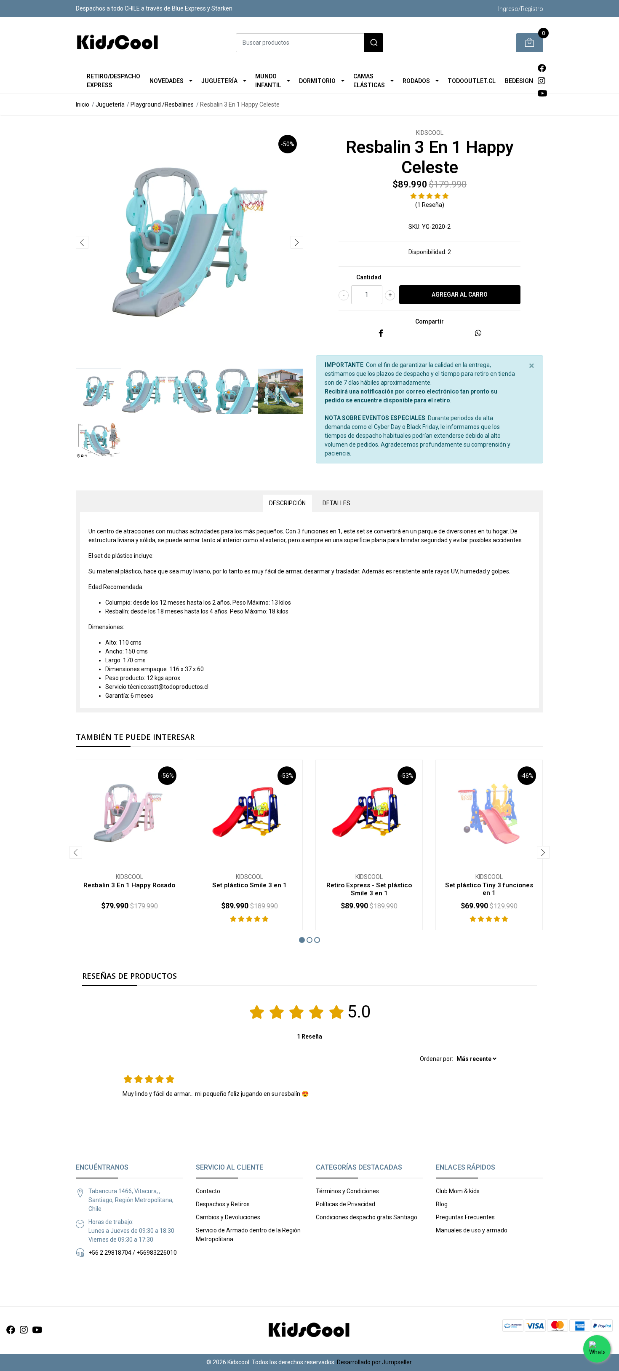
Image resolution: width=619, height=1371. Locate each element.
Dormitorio (317, 81)
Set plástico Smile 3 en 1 (249, 885)
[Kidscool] (118, 42)
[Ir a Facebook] (542, 68)
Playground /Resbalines (162, 104)
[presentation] (82, 242)
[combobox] (309, 42)
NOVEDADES (166, 81)
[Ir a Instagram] (541, 81)
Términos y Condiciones (347, 1191)
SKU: (414, 226)
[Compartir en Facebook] (381, 333)
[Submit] (373, 42)
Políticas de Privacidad (345, 1204)
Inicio (82, 104)
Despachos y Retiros (223, 1204)
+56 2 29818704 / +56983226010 (132, 1252)
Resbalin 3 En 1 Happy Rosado (129, 885)
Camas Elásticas (369, 80)
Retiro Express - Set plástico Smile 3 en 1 (369, 889)
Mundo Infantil (268, 80)
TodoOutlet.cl (472, 81)
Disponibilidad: (427, 252)
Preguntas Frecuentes (465, 1217)
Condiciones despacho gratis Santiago (366, 1217)
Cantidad (369, 277)
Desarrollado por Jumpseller (374, 1362)
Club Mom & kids (458, 1191)
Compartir (429, 321)
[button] (302, 940)
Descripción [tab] (287, 503)
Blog (442, 1204)
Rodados (416, 81)
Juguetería (219, 81)
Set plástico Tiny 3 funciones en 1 (489, 889)
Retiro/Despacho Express (113, 80)
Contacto (208, 1191)
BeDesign (519, 81)
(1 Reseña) (429, 204)
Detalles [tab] (336, 503)
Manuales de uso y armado (471, 1230)
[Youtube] (542, 93)
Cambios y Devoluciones (228, 1217)
